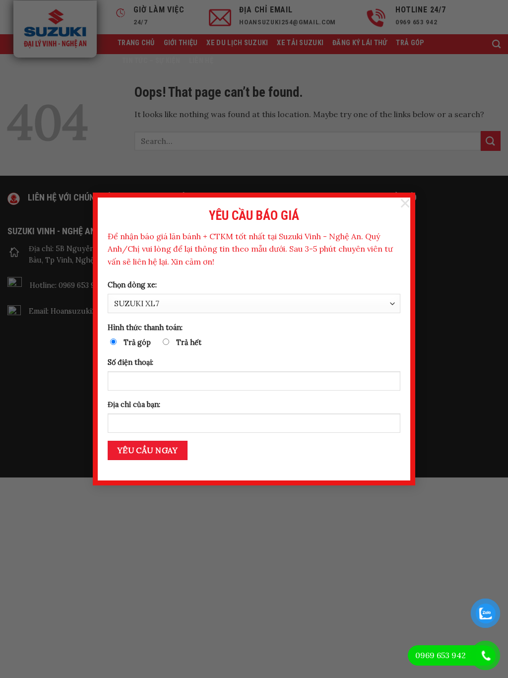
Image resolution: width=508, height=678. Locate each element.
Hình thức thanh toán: (145, 327)
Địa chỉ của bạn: (134, 404)
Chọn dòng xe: (132, 284)
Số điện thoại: (130, 362)
